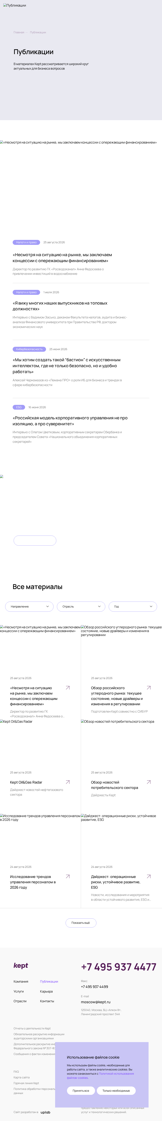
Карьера (46, 991)
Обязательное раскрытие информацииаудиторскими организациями (39, 1036)
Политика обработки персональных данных (37, 1091)
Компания (21, 981)
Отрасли (20, 1001)
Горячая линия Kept (26, 1083)
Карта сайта (22, 1077)
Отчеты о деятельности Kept (32, 1028)
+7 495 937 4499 (94, 986)
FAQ (16, 1071)
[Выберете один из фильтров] (29, 607)
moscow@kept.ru (95, 1001)
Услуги (19, 991)
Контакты (47, 1001)
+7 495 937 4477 (118, 966)
